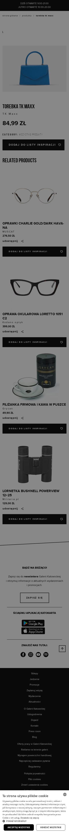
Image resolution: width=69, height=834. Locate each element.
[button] (34, 821)
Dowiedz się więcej (30, 817)
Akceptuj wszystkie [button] (19, 827)
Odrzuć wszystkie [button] (50, 827)
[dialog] (34, 417)
